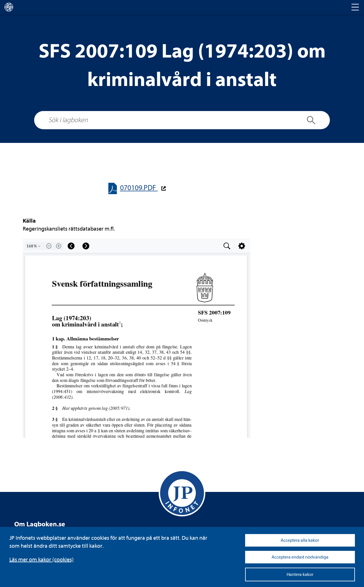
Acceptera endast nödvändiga (300, 557)
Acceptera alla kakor (300, 540)
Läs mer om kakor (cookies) (41, 559)
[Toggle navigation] (355, 7)
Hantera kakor (300, 574)
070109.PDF (139, 187)
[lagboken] (9, 7)
